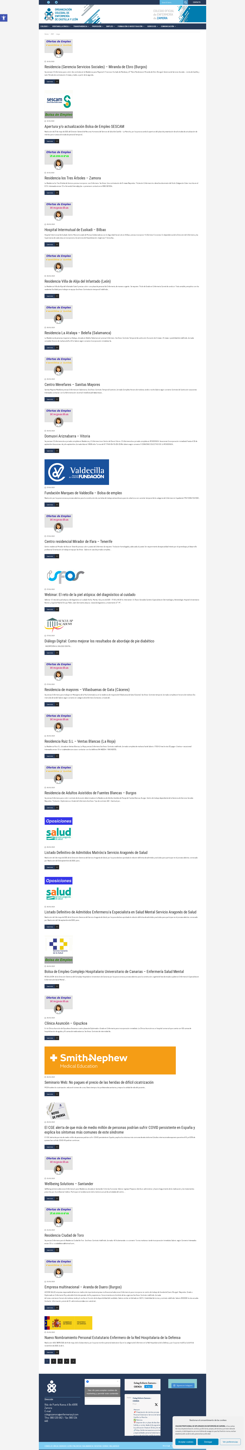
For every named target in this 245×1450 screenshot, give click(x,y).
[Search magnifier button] (185, 2)
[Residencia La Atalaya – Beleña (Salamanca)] (122, 315)
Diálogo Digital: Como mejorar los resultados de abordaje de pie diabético (99, 641)
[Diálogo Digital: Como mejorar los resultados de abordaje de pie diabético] (122, 625)
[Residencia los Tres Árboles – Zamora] (122, 160)
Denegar (208, 1442)
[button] (3, 18)
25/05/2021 (51, 1178)
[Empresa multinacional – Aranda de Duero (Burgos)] (122, 1269)
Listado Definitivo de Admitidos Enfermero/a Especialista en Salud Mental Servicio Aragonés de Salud (120, 912)
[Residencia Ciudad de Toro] (122, 1217)
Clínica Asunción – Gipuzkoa (66, 1023)
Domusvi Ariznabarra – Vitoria (67, 436)
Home (46, 34)
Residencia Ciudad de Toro (64, 1235)
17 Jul (134, 1404)
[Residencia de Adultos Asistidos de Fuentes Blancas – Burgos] (122, 775)
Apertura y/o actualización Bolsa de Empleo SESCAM (84, 126)
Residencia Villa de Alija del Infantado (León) (78, 281)
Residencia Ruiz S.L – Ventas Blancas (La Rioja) (80, 741)
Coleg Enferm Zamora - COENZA (142, 1399)
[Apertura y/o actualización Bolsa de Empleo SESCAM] (122, 104)
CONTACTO (196, 2)
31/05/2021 (50, 61)
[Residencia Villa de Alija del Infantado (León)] (122, 263)
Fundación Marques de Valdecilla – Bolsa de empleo (83, 493)
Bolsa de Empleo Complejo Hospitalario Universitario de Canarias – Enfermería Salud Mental (114, 971)
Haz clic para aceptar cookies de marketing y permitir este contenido (102, 1392)
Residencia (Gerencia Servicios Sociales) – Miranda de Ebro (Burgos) (96, 67)
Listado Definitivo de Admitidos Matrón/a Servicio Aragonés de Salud (96, 852)
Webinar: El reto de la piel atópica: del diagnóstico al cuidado (90, 594)
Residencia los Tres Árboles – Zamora (73, 178)
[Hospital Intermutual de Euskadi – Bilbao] (122, 211)
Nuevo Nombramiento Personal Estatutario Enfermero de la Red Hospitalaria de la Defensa (112, 1337)
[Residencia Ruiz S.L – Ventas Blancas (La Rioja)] (122, 723)
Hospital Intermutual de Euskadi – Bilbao (75, 230)
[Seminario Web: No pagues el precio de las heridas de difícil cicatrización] (122, 1060)
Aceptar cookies (185, 1442)
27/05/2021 (51, 487)
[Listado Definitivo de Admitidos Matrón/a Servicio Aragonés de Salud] (122, 830)
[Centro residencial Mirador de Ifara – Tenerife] (122, 523)
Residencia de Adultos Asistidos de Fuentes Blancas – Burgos (90, 793)
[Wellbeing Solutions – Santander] (122, 1165)
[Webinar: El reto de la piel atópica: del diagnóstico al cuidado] (122, 576)
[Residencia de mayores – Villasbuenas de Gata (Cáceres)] (122, 671)
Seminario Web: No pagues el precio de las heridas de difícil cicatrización (99, 1082)
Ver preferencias (230, 1442)
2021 (52, 34)
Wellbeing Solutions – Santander (69, 1184)
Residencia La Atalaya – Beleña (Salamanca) (78, 333)
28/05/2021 (51, 224)
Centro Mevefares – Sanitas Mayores (72, 384)
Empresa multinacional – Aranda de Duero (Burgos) (83, 1287)
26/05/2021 (51, 736)
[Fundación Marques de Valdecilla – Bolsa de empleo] (122, 472)
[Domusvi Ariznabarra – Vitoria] (122, 418)
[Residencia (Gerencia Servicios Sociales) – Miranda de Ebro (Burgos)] (122, 48)
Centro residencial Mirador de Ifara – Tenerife (78, 541)
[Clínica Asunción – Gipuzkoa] (122, 1005)
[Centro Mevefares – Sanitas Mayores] (122, 366)
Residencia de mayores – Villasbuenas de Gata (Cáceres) (87, 689)
